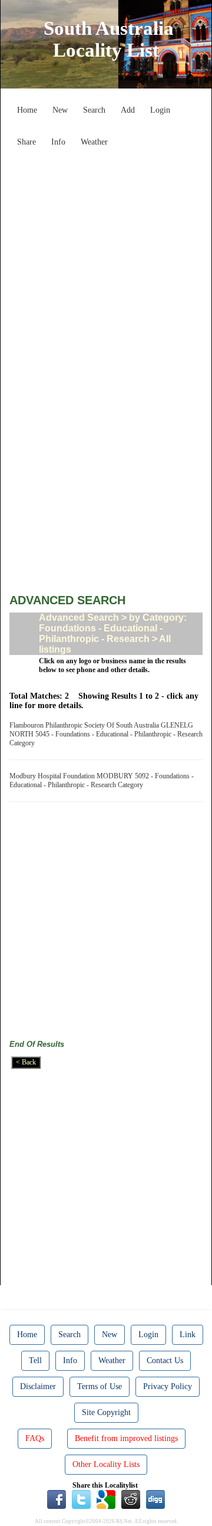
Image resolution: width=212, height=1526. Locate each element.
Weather (94, 141)
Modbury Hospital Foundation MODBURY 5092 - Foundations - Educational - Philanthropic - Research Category (101, 780)
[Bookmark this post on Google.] (106, 1499)
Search (94, 110)
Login (160, 110)
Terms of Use (99, 1386)
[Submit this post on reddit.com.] (130, 1499)
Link (188, 1334)
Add (128, 110)
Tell (35, 1360)
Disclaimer (38, 1386)
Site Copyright (106, 1412)
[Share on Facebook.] (56, 1499)
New (60, 110)
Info (58, 141)
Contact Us (165, 1360)
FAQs (34, 1438)
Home (27, 110)
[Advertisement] (106, 258)
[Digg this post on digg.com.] (155, 1499)
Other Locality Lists (106, 1464)
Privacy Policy (167, 1386)
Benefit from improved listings (126, 1438)
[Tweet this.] (81, 1499)
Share (26, 141)
